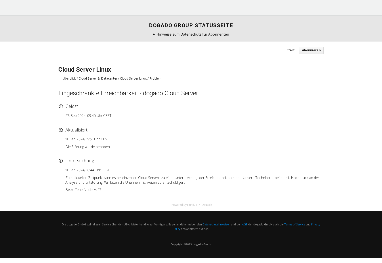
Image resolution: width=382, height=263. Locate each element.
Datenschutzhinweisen (216, 224)
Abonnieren (311, 50)
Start (290, 50)
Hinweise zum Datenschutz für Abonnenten (193, 34)
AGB (245, 224)
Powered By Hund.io (184, 205)
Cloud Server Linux (84, 69)
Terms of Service (294, 224)
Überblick (69, 78)
